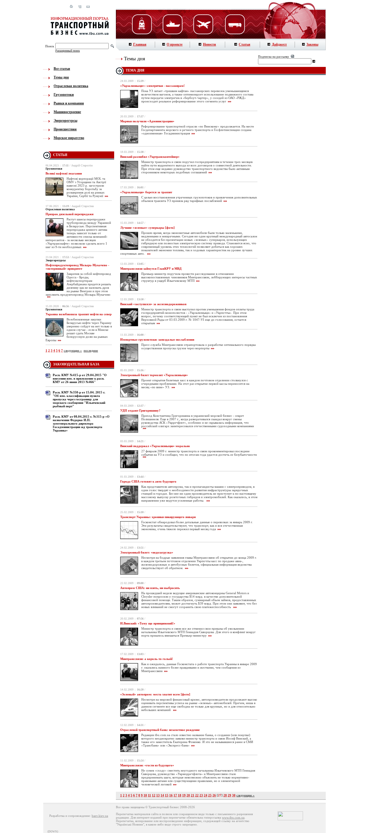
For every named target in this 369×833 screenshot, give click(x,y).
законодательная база (76, 364)
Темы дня (61, 77)
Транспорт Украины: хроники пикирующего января (158, 517)
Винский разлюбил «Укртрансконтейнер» (150, 156)
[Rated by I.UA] (290, 819)
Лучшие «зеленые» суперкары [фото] (147, 227)
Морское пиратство (69, 138)
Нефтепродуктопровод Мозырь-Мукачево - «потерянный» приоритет (77, 266)
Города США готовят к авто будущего (148, 481)
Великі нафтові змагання (64, 173)
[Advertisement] (294, 170)
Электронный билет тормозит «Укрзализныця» (154, 375)
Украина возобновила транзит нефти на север (79, 314)
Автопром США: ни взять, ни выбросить (150, 588)
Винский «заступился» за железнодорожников (153, 304)
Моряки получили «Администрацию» (147, 121)
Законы (312, 44)
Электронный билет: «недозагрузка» (146, 552)
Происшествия (65, 129)
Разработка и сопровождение (69, 815)
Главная (139, 44)
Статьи (244, 44)
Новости (209, 44)
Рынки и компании (69, 103)
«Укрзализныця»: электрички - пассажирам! (152, 85)
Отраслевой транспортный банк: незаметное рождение (160, 729)
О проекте (174, 44)
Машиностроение (67, 112)
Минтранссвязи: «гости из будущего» (147, 765)
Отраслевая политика (71, 86)
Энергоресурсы (65, 121)
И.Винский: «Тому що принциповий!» (147, 623)
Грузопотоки (64, 95)
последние (91, 350)
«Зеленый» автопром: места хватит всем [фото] (155, 694)
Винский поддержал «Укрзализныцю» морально (155, 446)
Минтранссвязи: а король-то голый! (146, 659)
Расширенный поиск (67, 50)
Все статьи (62, 69)
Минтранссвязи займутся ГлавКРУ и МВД (151, 268)
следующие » (73, 350)
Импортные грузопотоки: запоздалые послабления (157, 339)
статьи (60, 155)
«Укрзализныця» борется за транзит (146, 192)
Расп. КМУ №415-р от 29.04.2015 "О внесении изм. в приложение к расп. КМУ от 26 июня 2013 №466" (80, 378)
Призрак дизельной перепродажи (69, 214)
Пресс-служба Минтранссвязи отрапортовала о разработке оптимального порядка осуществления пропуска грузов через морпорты (198, 346)
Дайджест (279, 44)
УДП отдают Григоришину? (140, 410)
